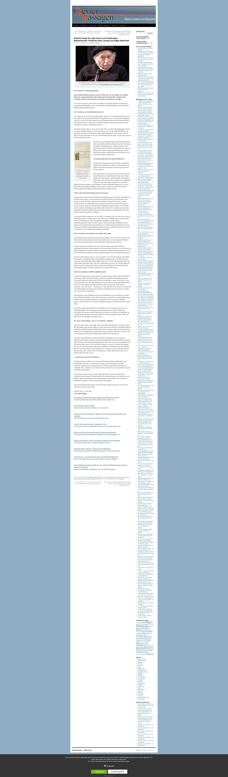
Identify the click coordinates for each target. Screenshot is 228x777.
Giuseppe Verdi (139, 633)
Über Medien (140, 694)
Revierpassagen (77, 750)
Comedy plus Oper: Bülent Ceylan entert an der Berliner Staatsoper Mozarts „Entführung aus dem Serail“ (146, 78)
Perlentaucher (140, 679)
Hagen (145, 633)
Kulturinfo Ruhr (141, 668)
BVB (149, 624)
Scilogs (139, 687)
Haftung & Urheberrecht (104, 25)
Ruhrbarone (140, 681)
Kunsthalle (141, 638)
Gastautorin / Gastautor (94, 43)
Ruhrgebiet (140, 648)
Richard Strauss (150, 645)
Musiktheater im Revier (141, 640)
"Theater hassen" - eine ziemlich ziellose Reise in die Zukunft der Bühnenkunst (96, 457)
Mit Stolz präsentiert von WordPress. (146, 750)
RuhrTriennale (149, 649)
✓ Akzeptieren (99, 771)
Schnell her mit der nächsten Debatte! (84, 406)
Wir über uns (84, 25)
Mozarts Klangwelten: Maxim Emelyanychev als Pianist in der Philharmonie (146, 89)
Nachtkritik (140, 673)
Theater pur (140, 691)
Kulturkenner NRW (142, 670)
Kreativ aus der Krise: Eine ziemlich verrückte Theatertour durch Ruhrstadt (95, 432)
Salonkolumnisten (141, 683)
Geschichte (90, 477)
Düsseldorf (145, 628)
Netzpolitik (140, 675)
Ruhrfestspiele (148, 647)
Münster (138, 642)
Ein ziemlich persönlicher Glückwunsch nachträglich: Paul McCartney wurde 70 (96, 397)
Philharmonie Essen (142, 643)
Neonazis (93, 478)
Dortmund (141, 625)
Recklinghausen (141, 645)
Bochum (149, 622)
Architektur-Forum (142, 659)
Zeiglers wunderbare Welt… (144, 697)
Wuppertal (150, 654)
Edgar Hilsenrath (119, 129)
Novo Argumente (141, 678)
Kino (151, 633)
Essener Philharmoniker (146, 630)
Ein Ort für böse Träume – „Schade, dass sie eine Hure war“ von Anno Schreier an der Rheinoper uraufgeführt (88, 32)
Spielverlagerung (141, 689)
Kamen (84, 478)
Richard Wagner (140, 647)
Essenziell (110, 766)
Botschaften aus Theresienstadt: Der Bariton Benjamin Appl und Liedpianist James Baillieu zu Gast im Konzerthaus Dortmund (118, 33)
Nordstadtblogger (141, 676)
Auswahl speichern (117, 771)
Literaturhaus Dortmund (143, 671)
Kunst (137, 638)
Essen (138, 629)
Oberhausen (147, 642)
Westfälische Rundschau (141, 654)
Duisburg (139, 628)
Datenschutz (122, 25)
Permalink (121, 478)
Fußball (143, 631)
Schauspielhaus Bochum (142, 650)
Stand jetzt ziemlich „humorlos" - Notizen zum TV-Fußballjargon (92, 449)
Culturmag (140, 662)
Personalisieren (108, 776)
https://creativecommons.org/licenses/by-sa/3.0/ (111, 84)
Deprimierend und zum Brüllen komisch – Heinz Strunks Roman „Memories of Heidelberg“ (145, 64)
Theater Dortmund (141, 652)
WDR (147, 652)
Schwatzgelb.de (141, 686)
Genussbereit (140, 665)
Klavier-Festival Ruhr (141, 635)
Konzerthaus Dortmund (143, 637)
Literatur (95, 477)
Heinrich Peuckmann (92, 91)
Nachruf (142, 642)
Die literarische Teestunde (123, 477)
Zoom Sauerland (141, 699)
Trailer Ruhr (140, 692)
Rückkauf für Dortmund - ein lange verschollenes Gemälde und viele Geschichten (97, 440)
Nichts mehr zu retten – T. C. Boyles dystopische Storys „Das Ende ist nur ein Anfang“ (145, 59)
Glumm (139, 667)
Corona (152, 624)
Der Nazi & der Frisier (111, 477)
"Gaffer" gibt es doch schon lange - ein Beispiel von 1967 (90, 424)
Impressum (114, 25)
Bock (139, 703)
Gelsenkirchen (149, 631)
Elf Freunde (140, 663)
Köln (145, 638)
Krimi (151, 636)
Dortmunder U (150, 626)
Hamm (148, 633)
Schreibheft (140, 684)
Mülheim (148, 640)
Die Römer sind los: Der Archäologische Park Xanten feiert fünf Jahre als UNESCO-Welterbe (145, 94)
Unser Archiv (92, 25)
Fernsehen (138, 631)
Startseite (76, 25)
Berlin (144, 622)
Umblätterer (140, 695)
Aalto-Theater (139, 622)
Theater (150, 650)
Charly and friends (142, 660)
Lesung (88, 478)
